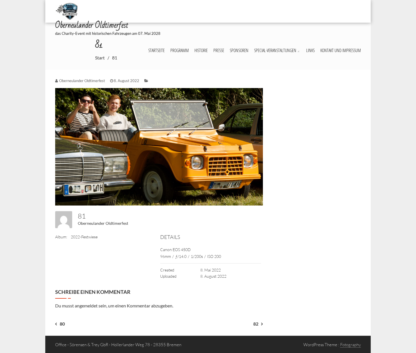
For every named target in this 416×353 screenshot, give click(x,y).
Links (310, 50)
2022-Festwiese (84, 236)
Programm (179, 50)
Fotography (350, 344)
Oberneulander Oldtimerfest (103, 223)
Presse (218, 50)
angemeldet (86, 305)
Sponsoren (239, 50)
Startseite (156, 50)
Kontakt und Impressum (340, 50)
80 (62, 323)
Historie (201, 50)
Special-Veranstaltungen (275, 50)
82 (255, 323)
